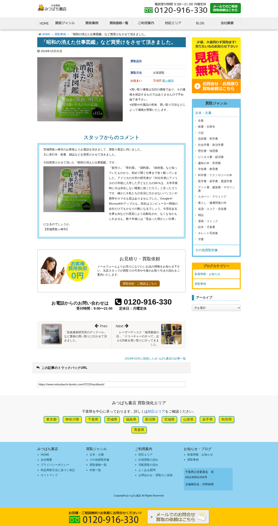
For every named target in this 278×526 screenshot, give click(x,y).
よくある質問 (146, 470)
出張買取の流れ (148, 459)
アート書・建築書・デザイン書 (216, 189)
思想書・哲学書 (208, 138)
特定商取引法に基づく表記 (58, 470)
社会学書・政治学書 (211, 144)
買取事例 (60, 34)
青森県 (139, 430)
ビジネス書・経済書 (211, 157)
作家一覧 (95, 470)
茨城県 (112, 419)
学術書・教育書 (208, 169)
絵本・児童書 (206, 227)
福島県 (131, 419)
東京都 (51, 419)
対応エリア (156, 411)
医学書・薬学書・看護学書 (215, 181)
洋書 (201, 239)
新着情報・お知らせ (207, 274)
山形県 (188, 419)
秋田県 (226, 419)
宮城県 (169, 419)
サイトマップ (49, 475)
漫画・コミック (208, 221)
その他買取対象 (206, 250)
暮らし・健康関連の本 (212, 202)
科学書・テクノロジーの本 (215, 175)
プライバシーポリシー (55, 464)
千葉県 (93, 419)
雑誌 (201, 215)
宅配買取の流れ (148, 464)
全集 (201, 120)
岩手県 (207, 419)
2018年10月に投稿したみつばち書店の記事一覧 (155, 358)
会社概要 (46, 459)
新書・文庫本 (206, 126)
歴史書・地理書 (208, 150)
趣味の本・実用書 (209, 163)
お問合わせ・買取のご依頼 (155, 475)
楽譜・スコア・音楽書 (212, 208)
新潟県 (150, 419)
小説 (201, 132)
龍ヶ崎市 (168, 80)
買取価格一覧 (98, 464)
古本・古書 (203, 113)
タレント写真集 (208, 233)
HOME (46, 34)
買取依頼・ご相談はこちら (140, 283)
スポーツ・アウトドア (212, 196)
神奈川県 (72, 419)
